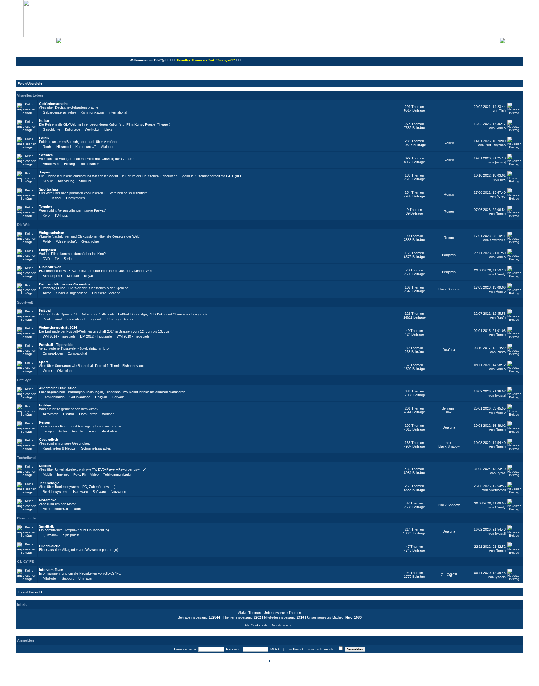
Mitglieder (50, 578)
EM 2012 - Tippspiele (96, 336)
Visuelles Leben (30, 95)
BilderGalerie (49, 546)
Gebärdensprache (53, 103)
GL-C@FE (25, 561)
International (118, 112)
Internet (63, 474)
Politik (44, 138)
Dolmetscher (89, 164)
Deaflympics (75, 198)
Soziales (46, 155)
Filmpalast (47, 250)
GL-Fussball (52, 198)
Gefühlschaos (79, 397)
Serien (68, 258)
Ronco (501, 128)
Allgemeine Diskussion (58, 388)
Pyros (501, 196)
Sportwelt (25, 302)
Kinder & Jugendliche (71, 293)
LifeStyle (24, 380)
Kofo (46, 215)
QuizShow (50, 535)
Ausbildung (66, 181)
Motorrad (61, 509)
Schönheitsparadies (96, 448)
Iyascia (500, 577)
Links (108, 129)
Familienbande (54, 397)
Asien (93, 431)
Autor (47, 293)
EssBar (68, 414)
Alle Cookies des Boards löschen (269, 625)
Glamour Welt (50, 267)
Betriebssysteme (55, 492)
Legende (96, 319)
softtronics (498, 240)
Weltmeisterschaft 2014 (58, 327)
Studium (85, 181)
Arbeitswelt (51, 164)
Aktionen (107, 146)
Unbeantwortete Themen (282, 613)
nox (503, 179)
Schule (48, 181)
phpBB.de (291, 681)
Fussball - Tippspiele (56, 345)
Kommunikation (92, 112)
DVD (46, 258)
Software (99, 492)
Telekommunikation (117, 474)
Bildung (69, 164)
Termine (45, 206)
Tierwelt (118, 397)
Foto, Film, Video (86, 474)
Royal (88, 276)
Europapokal (77, 353)
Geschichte (51, 129)
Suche (50, 40)
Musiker (73, 276)
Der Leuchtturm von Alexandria (64, 284)
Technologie (49, 483)
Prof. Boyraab (495, 145)
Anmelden (514, 40)
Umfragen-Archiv (120, 319)
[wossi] (500, 162)
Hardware (80, 492)
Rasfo (501, 317)
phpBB (248, 677)
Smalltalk (46, 526)
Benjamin (449, 255)
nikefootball (497, 490)
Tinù (502, 111)
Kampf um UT (85, 146)
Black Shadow (449, 289)
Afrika (62, 431)
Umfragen (85, 578)
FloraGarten (88, 414)
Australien (109, 431)
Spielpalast (71, 535)
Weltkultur (92, 129)
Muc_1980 (353, 617)
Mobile (47, 474)
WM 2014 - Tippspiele (59, 336)
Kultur (44, 121)
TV (57, 258)
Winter (47, 370)
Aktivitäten (50, 414)
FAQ (38, 40)
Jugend (45, 172)
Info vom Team (51, 570)
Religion (101, 397)
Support (68, 578)
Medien (45, 466)
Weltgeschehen (51, 233)
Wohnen (108, 414)
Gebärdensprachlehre (59, 112)
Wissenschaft (66, 241)
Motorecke (47, 500)
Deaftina (449, 350)
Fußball (45, 310)
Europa (48, 431)
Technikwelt (27, 458)
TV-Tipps (61, 215)
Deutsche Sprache (106, 293)
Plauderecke (27, 518)
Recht (47, 146)
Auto (46, 509)
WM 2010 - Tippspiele (133, 336)
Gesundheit (48, 439)
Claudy (500, 274)
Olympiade (65, 370)
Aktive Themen (249, 613)
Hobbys (45, 405)
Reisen (44, 422)
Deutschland (52, 319)
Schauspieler (52, 276)
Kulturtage (72, 129)
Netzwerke (119, 492)
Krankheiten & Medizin (59, 448)
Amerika (78, 431)
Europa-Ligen (53, 353)
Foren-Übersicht (30, 83)
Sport (43, 362)
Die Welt (24, 224)
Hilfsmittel (63, 146)
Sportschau (48, 189)
